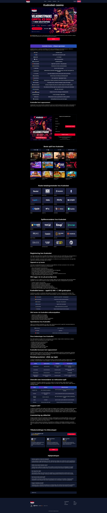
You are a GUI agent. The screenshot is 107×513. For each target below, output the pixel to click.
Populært (35, 149)
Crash (59, 149)
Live (47, 149)
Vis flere (53, 449)
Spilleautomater (70, 149)
